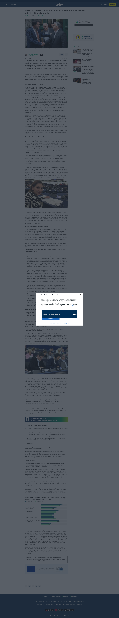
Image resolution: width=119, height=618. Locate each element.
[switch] (74, 314)
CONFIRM (50, 318)
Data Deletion (52, 323)
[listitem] (59, 312)
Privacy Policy (66, 323)
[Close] (81, 295)
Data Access (59, 323)
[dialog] (59, 309)
